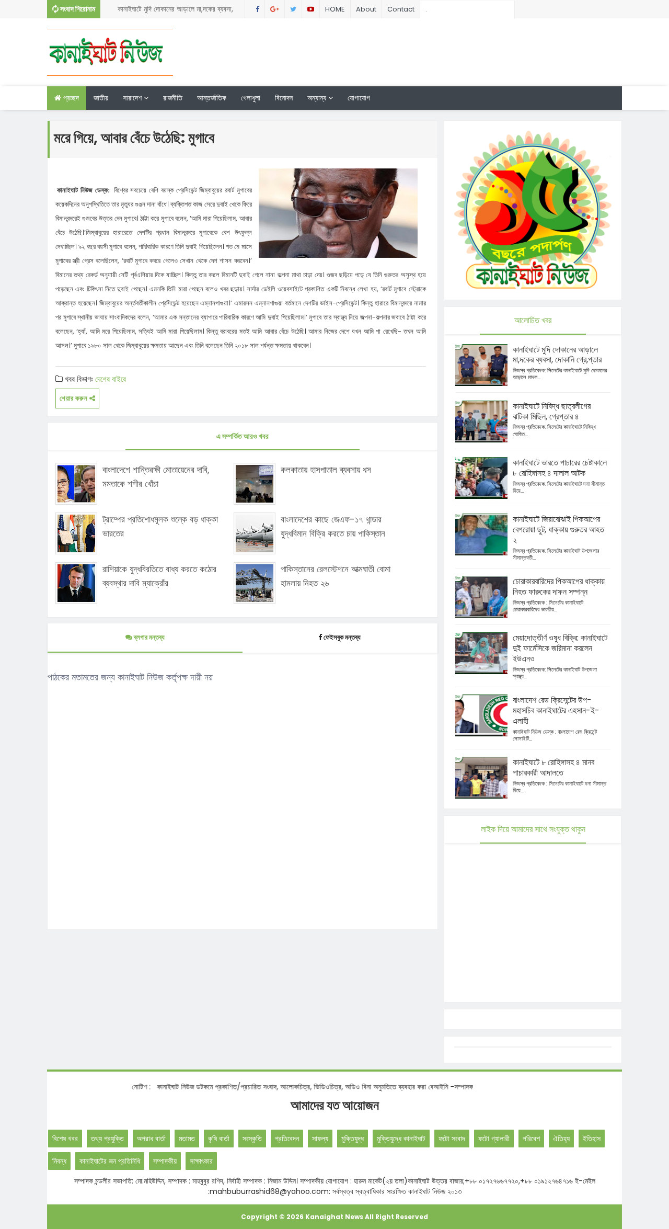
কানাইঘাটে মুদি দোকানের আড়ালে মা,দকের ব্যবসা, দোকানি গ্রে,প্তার (175, 11)
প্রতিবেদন (287, 1138)
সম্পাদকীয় (165, 1161)
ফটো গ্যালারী (494, 1138)
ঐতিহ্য (561, 1138)
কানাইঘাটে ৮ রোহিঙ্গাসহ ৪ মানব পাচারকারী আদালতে (553, 767)
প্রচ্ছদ (70, 98)
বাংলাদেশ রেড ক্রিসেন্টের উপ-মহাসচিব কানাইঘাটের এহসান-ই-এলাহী (556, 710)
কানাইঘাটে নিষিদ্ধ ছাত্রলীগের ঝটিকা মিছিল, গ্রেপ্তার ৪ (552, 411)
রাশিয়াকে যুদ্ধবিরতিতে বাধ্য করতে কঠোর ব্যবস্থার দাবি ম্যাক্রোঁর (159, 576)
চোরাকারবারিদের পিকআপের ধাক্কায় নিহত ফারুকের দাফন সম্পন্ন (559, 586)
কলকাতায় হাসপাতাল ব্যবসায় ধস (326, 469)
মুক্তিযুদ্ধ (352, 1138)
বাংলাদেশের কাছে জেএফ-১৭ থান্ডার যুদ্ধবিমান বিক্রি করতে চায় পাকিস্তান (333, 526)
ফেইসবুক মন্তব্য (342, 637)
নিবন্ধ (59, 1161)
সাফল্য (320, 1138)
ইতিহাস (592, 1138)
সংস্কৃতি (252, 1138)
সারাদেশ (133, 98)
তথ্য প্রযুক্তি (107, 1138)
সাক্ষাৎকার (201, 1161)
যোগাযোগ (359, 98)
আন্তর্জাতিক (211, 98)
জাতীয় (101, 98)
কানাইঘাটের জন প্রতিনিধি (109, 1161)
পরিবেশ (531, 1138)
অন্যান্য (317, 98)
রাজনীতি (172, 98)
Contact (400, 9)
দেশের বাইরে (110, 378)
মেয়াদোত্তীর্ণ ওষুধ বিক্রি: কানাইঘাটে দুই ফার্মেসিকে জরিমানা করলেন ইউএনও (560, 648)
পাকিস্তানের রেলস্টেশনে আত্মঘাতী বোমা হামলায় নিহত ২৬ (335, 576)
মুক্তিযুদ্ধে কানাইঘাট (401, 1138)
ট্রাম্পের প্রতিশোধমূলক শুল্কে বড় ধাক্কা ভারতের (160, 526)
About (366, 9)
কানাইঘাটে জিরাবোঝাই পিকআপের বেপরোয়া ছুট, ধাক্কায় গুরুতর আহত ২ (558, 529)
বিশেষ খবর (65, 1138)
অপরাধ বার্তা (151, 1138)
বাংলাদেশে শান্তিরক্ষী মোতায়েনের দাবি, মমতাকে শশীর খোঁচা (155, 476)
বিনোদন (284, 98)
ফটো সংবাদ (452, 1138)
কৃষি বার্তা (218, 1138)
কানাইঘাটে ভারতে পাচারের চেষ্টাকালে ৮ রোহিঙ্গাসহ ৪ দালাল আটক (560, 468)
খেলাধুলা (250, 98)
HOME (335, 9)
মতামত (187, 1138)
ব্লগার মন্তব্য (148, 637)
